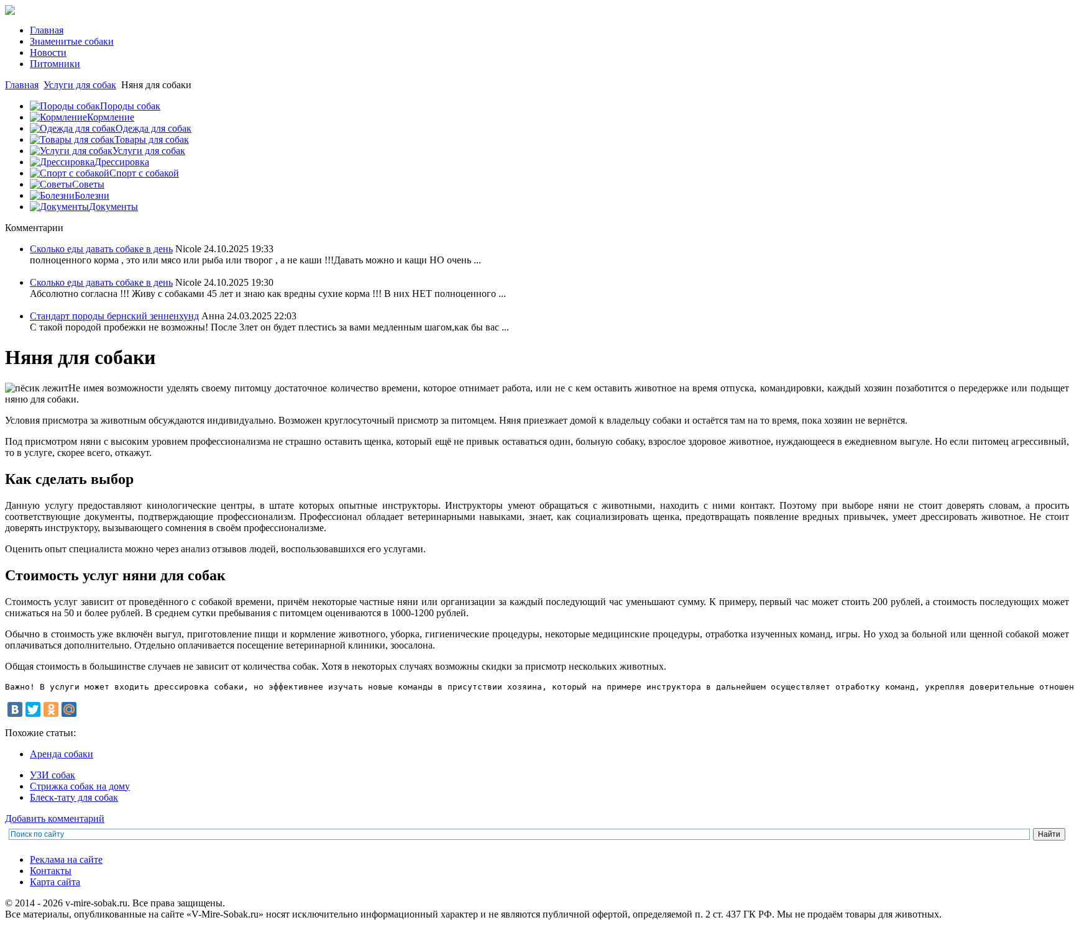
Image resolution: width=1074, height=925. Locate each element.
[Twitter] (32, 709)
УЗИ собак (52, 775)
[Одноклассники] (51, 709)
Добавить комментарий (54, 818)
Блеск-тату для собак (74, 797)
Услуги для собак (80, 85)
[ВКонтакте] (14, 709)
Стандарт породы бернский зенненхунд (114, 316)
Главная (22, 85)
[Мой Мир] (69, 709)
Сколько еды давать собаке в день (101, 249)
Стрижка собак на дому (80, 786)
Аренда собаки (61, 754)
